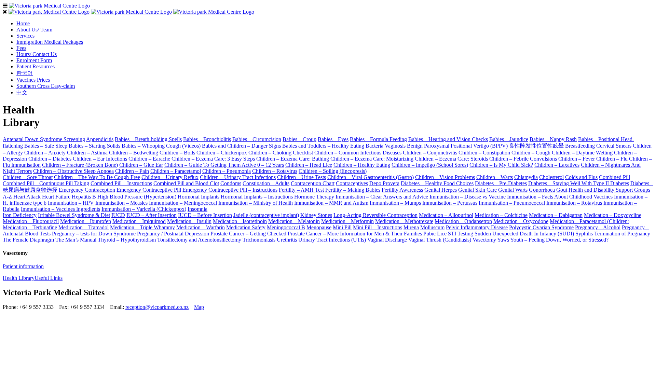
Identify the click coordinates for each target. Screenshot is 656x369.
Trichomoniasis (259, 240)
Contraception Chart (312, 183)
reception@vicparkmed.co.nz (157, 307)
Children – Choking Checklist (280, 152)
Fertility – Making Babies (352, 190)
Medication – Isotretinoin (240, 221)
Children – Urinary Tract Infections (238, 177)
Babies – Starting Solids (94, 146)
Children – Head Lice (308, 165)
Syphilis (584, 233)
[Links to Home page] (49, 6)
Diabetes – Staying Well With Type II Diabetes (578, 183)
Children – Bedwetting (133, 152)
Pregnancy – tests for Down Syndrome (94, 233)
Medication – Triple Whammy (142, 227)
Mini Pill (342, 227)
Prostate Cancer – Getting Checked (248, 233)
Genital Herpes (440, 190)
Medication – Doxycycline (612, 215)
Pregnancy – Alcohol (597, 227)
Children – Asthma (87, 152)
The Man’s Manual (75, 240)
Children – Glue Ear (141, 165)
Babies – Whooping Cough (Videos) (161, 146)
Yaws (503, 240)
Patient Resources (35, 66)
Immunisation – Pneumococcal (512, 203)
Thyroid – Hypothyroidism (127, 240)
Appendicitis (99, 139)
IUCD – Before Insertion (205, 215)
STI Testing (460, 233)
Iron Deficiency (20, 215)
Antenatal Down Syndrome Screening (44, 139)
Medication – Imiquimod (139, 221)
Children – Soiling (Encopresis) (333, 171)
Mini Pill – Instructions (377, 227)
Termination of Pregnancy (622, 233)
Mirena (411, 227)
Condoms (230, 183)
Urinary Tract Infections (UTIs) (332, 240)
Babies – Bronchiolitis (207, 139)
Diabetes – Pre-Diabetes (501, 183)
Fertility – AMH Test (301, 190)
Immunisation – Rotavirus (574, 203)
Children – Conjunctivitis (430, 152)
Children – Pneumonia (226, 171)
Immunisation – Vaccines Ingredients (60, 209)
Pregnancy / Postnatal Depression (173, 233)
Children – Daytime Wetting (582, 152)
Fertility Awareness (402, 190)
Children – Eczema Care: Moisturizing (371, 159)
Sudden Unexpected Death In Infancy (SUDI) (524, 233)
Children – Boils (177, 152)
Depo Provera (384, 183)
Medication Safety (245, 227)
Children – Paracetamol (175, 171)
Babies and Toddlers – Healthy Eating (323, 146)
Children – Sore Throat (28, 177)
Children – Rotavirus (274, 171)
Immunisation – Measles (121, 203)
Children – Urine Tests (301, 177)
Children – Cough (530, 152)
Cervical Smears (613, 146)
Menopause (318, 227)
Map (199, 307)
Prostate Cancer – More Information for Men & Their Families (355, 233)
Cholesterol (551, 177)
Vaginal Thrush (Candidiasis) (439, 240)
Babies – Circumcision (256, 139)
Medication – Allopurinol (446, 215)
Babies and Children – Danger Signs (241, 146)
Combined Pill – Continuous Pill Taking (46, 183)
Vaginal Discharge (387, 240)
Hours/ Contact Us (36, 54)
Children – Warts (494, 177)
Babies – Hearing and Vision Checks (448, 139)
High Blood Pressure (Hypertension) (136, 197)
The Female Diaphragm (28, 240)
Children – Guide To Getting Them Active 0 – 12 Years (224, 165)
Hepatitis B (84, 197)
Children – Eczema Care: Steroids (451, 159)
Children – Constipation (484, 152)
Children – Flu (612, 159)
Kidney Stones (316, 215)
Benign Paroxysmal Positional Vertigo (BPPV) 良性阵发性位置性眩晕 (485, 146)
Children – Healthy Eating (361, 165)
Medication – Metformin (347, 221)
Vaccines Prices (33, 80)
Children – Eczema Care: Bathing (292, 159)
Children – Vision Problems (445, 177)
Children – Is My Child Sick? (501, 165)
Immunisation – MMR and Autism (331, 203)
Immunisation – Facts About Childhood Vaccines (560, 197)
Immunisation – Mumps (395, 203)
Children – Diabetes (49, 159)
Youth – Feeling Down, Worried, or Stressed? (559, 240)
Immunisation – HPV (71, 203)
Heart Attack (27, 197)
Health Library (19, 278)
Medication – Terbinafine (30, 227)
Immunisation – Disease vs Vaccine (467, 197)
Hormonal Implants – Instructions (257, 197)
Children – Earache (149, 159)
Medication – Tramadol (83, 227)
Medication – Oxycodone (520, 221)
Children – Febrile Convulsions (523, 159)
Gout (561, 190)
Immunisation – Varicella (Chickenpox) (143, 209)
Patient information (23, 266)
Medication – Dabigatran (556, 215)
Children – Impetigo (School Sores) (430, 165)
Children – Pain (132, 171)
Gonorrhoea (542, 190)
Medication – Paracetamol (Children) (589, 221)
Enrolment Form (34, 60)
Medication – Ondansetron (463, 221)
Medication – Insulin (189, 221)
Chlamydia (526, 177)
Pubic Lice (435, 233)
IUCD (118, 215)
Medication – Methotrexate (404, 221)
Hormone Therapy (314, 197)
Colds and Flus (581, 177)
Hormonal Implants (198, 197)
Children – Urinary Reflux (170, 177)
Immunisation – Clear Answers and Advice (382, 197)
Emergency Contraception (87, 190)
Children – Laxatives (556, 165)
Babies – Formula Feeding (378, 139)
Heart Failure (56, 197)
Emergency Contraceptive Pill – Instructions (229, 190)
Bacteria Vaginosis (386, 146)
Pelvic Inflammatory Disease (477, 227)
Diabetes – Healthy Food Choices (437, 183)
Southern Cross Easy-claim (45, 86)
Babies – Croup (299, 139)
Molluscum (432, 227)
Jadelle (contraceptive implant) (266, 215)
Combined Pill (614, 177)
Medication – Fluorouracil (31, 221)
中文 (21, 92)
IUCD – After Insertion (151, 215)
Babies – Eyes (333, 139)
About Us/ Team (34, 29)
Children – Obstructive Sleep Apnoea (73, 171)
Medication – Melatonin (294, 221)
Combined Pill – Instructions (121, 183)
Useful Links (49, 278)
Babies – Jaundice (508, 139)
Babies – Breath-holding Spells (148, 139)
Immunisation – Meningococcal (183, 203)
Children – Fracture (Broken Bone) (80, 165)
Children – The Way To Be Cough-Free (97, 177)
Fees (21, 48)
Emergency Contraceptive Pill (149, 190)
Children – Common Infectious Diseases (357, 152)
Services (25, 36)
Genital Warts (513, 190)
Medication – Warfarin (200, 227)
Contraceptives (352, 183)
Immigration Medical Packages (49, 42)
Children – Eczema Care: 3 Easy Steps (213, 159)
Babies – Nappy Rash (553, 139)
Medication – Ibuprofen (85, 221)
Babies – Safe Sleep (45, 146)
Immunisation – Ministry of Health (255, 203)
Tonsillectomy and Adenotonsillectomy (199, 240)
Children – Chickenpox (221, 152)
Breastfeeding (580, 146)
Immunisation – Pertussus (449, 203)
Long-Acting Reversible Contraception (375, 215)
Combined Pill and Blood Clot (186, 183)
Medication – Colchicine (501, 215)
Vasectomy (484, 240)
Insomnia (197, 209)
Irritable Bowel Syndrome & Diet (74, 215)
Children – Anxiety (45, 152)
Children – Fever (576, 159)
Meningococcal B (286, 227)
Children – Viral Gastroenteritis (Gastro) (370, 177)
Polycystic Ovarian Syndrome (541, 227)
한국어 (24, 73)
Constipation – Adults (266, 183)
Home (23, 23)
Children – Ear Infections (100, 159)
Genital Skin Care (477, 190)
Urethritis (287, 240)
